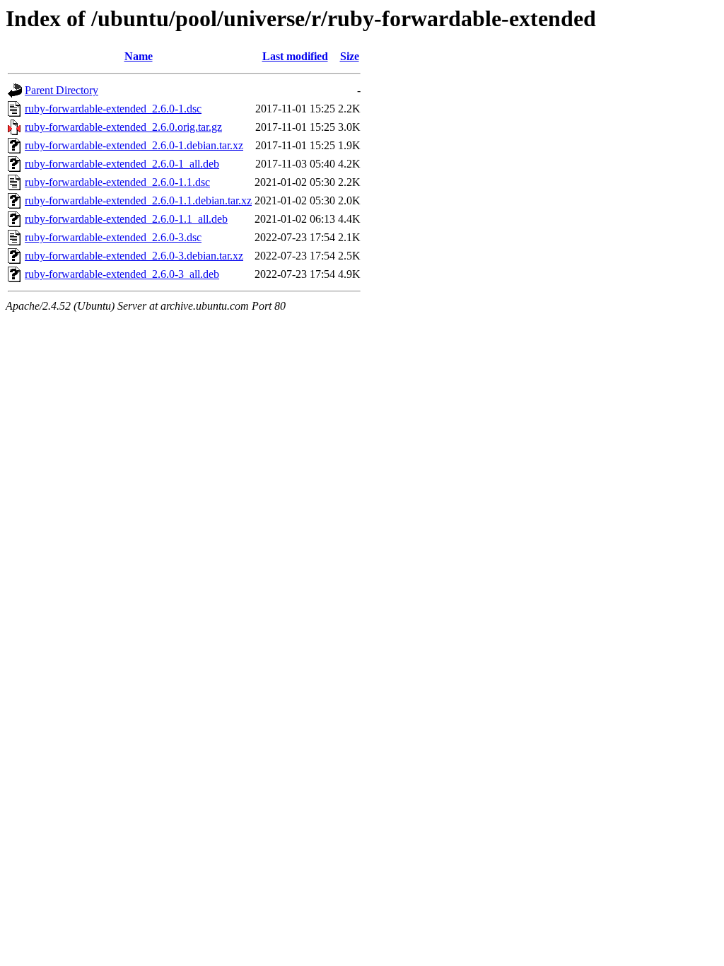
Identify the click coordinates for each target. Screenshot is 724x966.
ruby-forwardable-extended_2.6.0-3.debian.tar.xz (134, 256)
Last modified (295, 56)
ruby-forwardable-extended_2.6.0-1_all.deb (122, 164)
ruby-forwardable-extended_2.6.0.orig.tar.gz (123, 127)
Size (349, 56)
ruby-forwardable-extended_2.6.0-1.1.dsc (117, 182)
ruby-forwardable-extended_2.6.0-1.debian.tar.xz (134, 145)
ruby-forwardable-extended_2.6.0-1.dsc (113, 109)
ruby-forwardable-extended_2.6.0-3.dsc (113, 237)
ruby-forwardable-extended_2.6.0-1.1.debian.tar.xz (138, 200)
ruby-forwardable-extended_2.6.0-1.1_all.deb (126, 219)
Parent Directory (61, 90)
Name (138, 56)
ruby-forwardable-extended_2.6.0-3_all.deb (122, 274)
